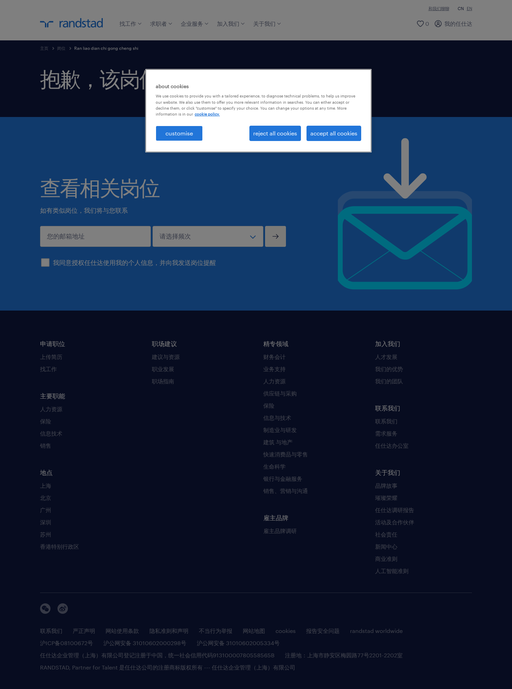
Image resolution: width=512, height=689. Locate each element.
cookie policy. (207, 114)
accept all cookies (333, 133)
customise (179, 133)
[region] (258, 110)
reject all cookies (275, 133)
